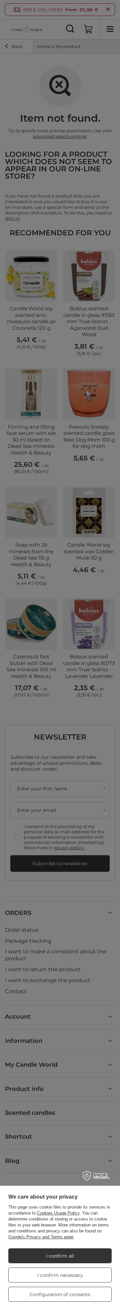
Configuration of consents (60, 1294)
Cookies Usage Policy (58, 1213)
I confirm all (60, 1256)
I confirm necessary (60, 1275)
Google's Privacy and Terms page (40, 1236)
